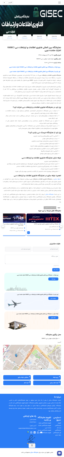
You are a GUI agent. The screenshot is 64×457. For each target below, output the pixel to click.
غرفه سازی (57, 179)
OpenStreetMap (50, 369)
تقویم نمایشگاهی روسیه (44, 430)
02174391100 (33, 422)
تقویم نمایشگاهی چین (45, 433)
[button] (3, 225)
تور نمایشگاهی (57, 433)
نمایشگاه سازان (50, 194)
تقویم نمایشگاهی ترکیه (45, 423)
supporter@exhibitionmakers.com (27, 428)
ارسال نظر (56, 270)
